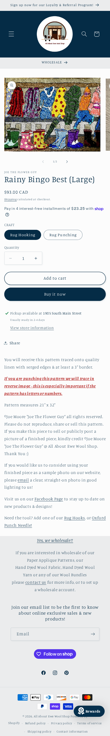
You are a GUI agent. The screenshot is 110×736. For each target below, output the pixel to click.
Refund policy (35, 723)
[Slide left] (43, 161)
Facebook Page (48, 498)
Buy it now (55, 294)
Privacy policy (61, 723)
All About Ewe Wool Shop (52, 716)
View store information (32, 327)
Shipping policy (40, 731)
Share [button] (15, 343)
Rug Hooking (23, 234)
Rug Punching (63, 234)
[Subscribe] (93, 634)
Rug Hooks (74, 517)
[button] (11, 34)
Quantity (11, 247)
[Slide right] (67, 161)
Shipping (10, 199)
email (23, 480)
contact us (35, 582)
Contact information (72, 731)
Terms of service (89, 723)
